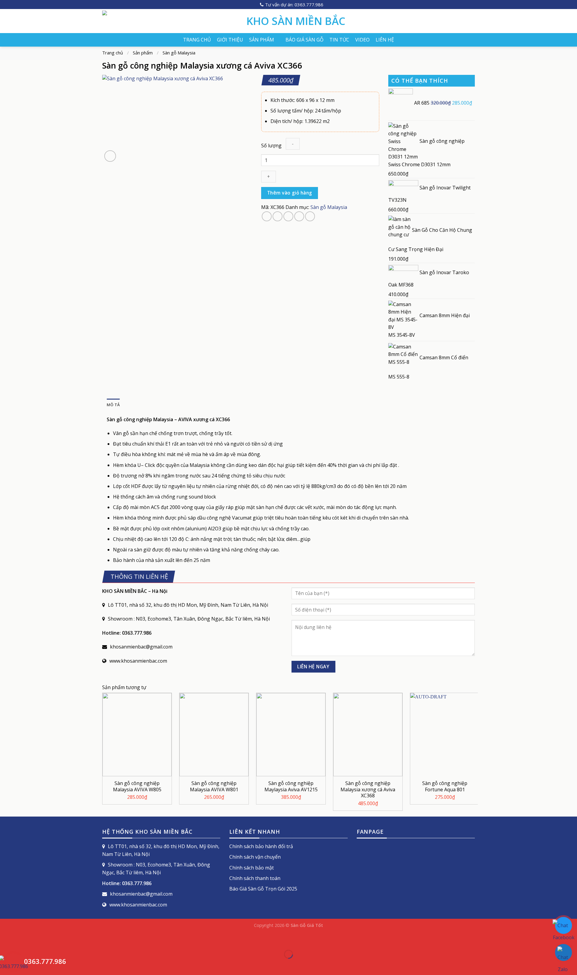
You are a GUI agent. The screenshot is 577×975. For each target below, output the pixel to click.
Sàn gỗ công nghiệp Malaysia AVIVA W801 (214, 786)
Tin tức (339, 39)
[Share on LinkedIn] (310, 216)
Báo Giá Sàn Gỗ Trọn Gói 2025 (263, 888)
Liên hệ (385, 39)
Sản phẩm (261, 39)
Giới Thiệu (230, 39)
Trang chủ (197, 39)
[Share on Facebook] (267, 216)
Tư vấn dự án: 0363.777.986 (294, 5)
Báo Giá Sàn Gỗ (304, 39)
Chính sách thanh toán (254, 878)
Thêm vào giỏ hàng (289, 192)
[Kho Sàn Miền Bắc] (169, 21)
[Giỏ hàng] (472, 21)
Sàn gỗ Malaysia (179, 53)
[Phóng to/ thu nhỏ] (23, 939)
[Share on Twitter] (277, 216)
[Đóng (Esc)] (6, 939)
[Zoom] (110, 156)
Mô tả (113, 404)
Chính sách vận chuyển (255, 857)
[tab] (113, 405)
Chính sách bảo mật (251, 867)
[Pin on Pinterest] (299, 216)
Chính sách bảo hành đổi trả (261, 846)
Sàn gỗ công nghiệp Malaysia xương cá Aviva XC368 (367, 789)
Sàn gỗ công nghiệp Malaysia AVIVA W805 (137, 786)
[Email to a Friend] (288, 216)
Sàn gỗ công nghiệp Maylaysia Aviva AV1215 (291, 786)
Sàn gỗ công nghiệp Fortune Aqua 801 (444, 786)
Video (362, 39)
